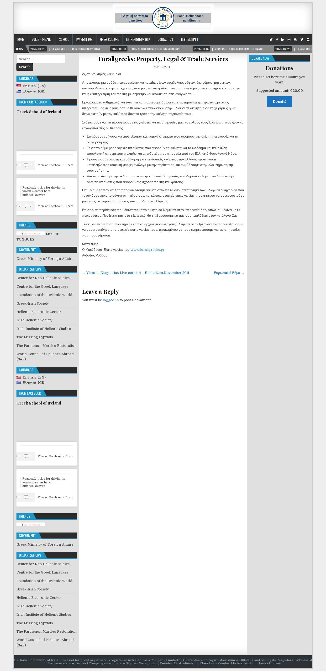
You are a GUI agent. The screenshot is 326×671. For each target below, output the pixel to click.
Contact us (165, 39)
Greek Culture (109, 39)
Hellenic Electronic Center (38, 312)
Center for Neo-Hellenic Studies (43, 278)
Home (20, 39)
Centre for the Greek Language (42, 286)
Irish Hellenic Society (34, 320)
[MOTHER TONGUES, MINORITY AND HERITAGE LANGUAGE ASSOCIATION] (30, 525)
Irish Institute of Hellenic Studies (43, 329)
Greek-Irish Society (32, 303)
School (64, 39)
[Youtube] (295, 39)
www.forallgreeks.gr (148, 249)
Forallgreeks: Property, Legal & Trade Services (163, 59)
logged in (111, 300)
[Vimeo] (301, 39)
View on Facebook (50, 165)
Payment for (84, 39)
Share (69, 165)
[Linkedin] (282, 39)
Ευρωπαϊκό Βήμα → (229, 273)
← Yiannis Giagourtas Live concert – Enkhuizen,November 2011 (135, 273)
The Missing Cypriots (34, 337)
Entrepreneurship (138, 39)
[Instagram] (289, 39)
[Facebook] (277, 39)
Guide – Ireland (42, 39)
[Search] (308, 39)
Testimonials (189, 39)
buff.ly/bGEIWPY (34, 195)
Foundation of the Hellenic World (44, 295)
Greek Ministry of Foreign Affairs (45, 259)
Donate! (279, 101)
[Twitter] (271, 39)
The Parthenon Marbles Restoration (46, 346)
